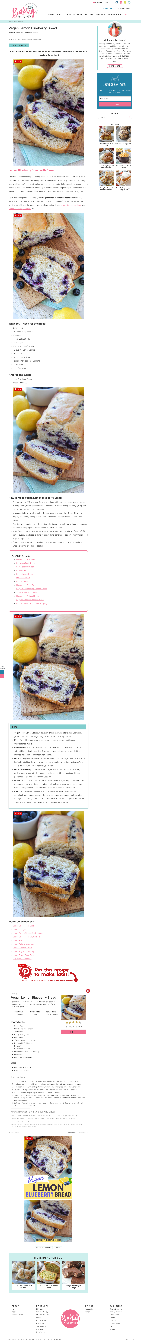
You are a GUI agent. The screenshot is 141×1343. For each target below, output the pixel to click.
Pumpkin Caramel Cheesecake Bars (106, 188)
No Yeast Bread (23, 578)
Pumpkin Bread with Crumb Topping (31, 603)
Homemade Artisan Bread (27, 559)
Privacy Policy (17, 1315)
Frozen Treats (115, 1323)
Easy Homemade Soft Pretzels (23, 1287)
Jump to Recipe (20, 45)
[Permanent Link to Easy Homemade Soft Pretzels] (23, 1282)
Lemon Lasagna (19, 929)
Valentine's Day (42, 1312)
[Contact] (129, 2)
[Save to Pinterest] (2, 676)
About (14, 1312)
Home (14, 1309)
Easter (38, 1318)
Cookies (113, 1320)
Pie (111, 1326)
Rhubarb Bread (22, 570)
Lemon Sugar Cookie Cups (24, 951)
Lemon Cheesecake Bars (70, 205)
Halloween (40, 1323)
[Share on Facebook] (2, 672)
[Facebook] (117, 2)
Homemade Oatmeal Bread (27, 596)
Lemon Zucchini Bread (22, 948)
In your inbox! (104, 2)
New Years (40, 1332)
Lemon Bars (18, 940)
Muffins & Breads (44, 1248)
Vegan (58, 1248)
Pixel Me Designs (56, 1339)
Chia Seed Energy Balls (123, 144)
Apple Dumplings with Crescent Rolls (106, 166)
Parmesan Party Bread (25, 563)
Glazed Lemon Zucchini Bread (48, 1287)
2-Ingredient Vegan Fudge (73, 1287)
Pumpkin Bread (22, 581)
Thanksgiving (41, 1326)
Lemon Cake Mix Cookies (23, 944)
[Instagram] (125, 2)
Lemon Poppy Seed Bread (24, 955)
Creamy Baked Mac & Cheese (123, 166)
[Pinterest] (121, 2)
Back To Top (130, 1339)
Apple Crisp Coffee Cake (106, 144)
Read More (114, 66)
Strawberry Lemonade (22, 959)
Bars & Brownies (116, 1309)
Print (73, 1032)
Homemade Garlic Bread (26, 585)
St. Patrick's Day (42, 1315)
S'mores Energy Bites (121, 8)
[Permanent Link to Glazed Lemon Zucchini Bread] (48, 1282)
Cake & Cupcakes (116, 1312)
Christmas (40, 1329)
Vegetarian (89, 1309)
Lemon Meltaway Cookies (20, 209)
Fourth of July (41, 1320)
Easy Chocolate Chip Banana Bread (31, 589)
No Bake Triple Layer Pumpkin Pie (123, 188)
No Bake (113, 1329)
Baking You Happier (24, 10)
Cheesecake (114, 1315)
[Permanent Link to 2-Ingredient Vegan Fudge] (73, 1282)
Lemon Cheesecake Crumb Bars (26, 937)
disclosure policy (37, 39)
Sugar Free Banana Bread (27, 592)
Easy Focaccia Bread (25, 567)
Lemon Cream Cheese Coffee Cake (28, 933)
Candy (112, 1318)
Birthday (39, 1309)
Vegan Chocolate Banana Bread (30, 600)
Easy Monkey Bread (24, 574)
